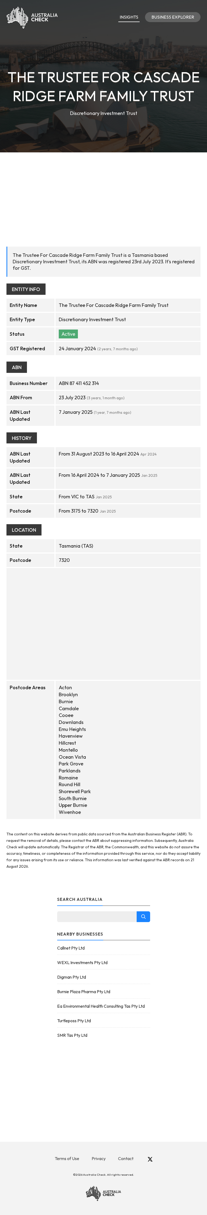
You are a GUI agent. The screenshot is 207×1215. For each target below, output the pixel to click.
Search (143, 916)
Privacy (99, 1158)
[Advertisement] (103, 192)
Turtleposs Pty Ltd (74, 1020)
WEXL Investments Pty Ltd (82, 962)
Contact (125, 1158)
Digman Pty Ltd (71, 977)
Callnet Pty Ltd (71, 948)
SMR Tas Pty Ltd (72, 1035)
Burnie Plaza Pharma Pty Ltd (83, 991)
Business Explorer (172, 17)
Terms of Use (67, 1158)
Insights (129, 17)
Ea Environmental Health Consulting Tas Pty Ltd (101, 1006)
